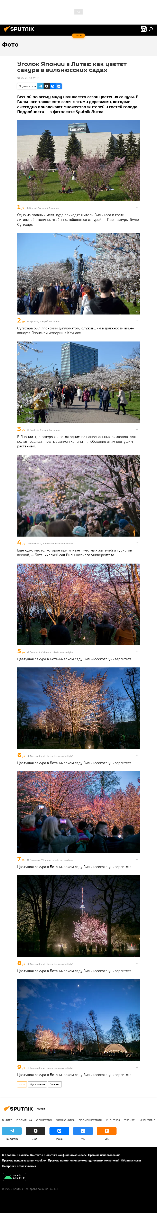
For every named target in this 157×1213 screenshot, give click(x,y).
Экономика (65, 1120)
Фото (22, 1084)
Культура (113, 1120)
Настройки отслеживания (19, 1166)
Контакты (36, 1155)
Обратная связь (131, 1160)
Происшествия (90, 1120)
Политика (24, 1120)
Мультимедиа (37, 1084)
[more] (137, 207)
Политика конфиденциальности (65, 1155)
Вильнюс (55, 1084)
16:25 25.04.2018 (28, 78)
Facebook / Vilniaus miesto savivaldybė (51, 543)
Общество (44, 1120)
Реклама (23, 1155)
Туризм (129, 1120)
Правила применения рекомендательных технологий (83, 1160)
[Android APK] (14, 1177)
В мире (7, 1120)
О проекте (9, 1155)
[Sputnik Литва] (20, 32)
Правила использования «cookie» (24, 1160)
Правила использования (104, 1155)
